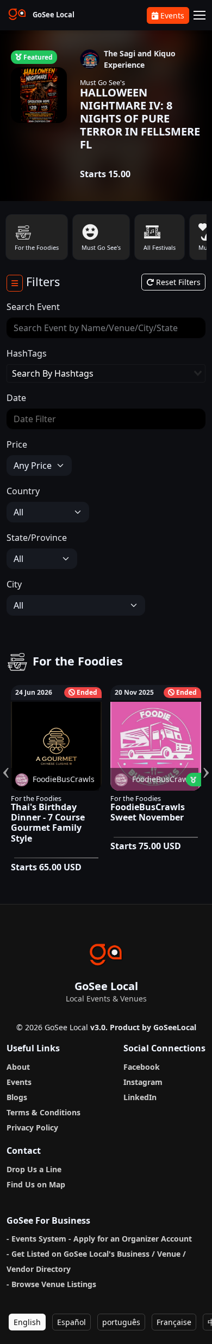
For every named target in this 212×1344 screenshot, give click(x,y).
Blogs (17, 1097)
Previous (6, 759)
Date (16, 398)
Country (23, 491)
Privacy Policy (32, 1127)
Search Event (33, 307)
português (121, 1322)
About (18, 1067)
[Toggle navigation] (199, 15)
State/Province (37, 538)
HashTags (27, 353)
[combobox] (106, 373)
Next (206, 759)
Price (17, 444)
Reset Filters (177, 282)
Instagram (143, 1082)
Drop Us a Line (34, 1169)
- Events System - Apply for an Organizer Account (99, 1238)
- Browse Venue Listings (51, 1284)
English (27, 1322)
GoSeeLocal (174, 1027)
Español (71, 1322)
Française (174, 1322)
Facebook (141, 1067)
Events (172, 15)
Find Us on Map (36, 1184)
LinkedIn (140, 1097)
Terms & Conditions (43, 1112)
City (14, 584)
